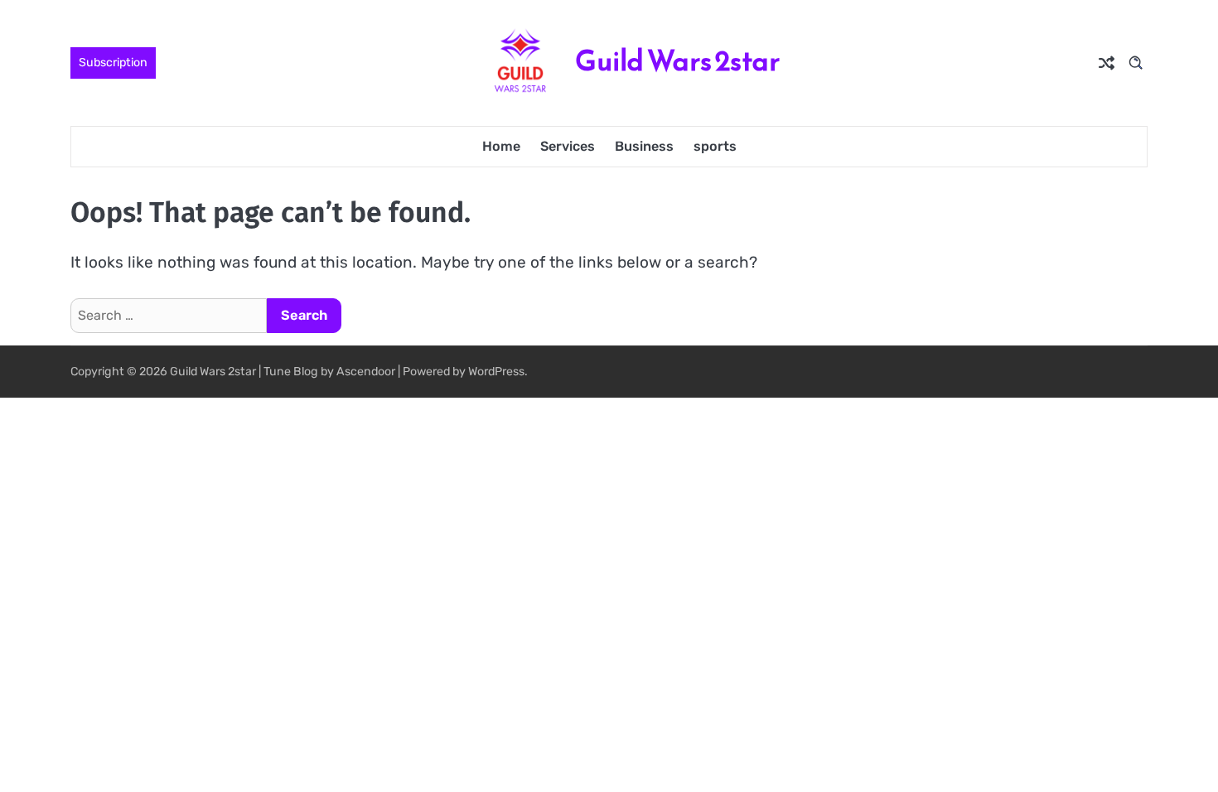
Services (567, 146)
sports (715, 146)
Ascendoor (365, 372)
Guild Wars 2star (677, 61)
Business (644, 146)
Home (501, 146)
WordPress (496, 372)
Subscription (113, 63)
